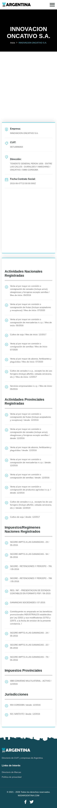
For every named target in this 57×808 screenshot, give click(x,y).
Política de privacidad (11, 777)
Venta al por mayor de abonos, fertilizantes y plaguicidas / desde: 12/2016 (30, 448)
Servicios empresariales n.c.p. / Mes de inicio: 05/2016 (31, 387)
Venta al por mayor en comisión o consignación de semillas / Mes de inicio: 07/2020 (29, 346)
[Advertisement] (28, 80)
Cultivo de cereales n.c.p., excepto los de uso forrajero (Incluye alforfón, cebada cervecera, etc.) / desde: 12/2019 (31, 505)
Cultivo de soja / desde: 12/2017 (25, 517)
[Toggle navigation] (52, 4)
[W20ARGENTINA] (16, 4)
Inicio (12, 43)
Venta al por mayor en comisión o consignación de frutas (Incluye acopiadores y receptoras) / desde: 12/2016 (30, 417)
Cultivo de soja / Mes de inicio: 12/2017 (28, 334)
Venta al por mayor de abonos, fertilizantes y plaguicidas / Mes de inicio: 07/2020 (30, 360)
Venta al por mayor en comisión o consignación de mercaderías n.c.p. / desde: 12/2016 (30, 462)
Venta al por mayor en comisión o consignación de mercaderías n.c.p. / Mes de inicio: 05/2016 (31, 322)
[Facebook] (25, 802)
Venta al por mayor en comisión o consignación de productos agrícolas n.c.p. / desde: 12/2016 (30, 489)
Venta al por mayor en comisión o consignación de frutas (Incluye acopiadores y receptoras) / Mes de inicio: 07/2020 (30, 307)
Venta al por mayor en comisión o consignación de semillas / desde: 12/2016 (29, 476)
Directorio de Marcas (11, 772)
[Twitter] (31, 802)
